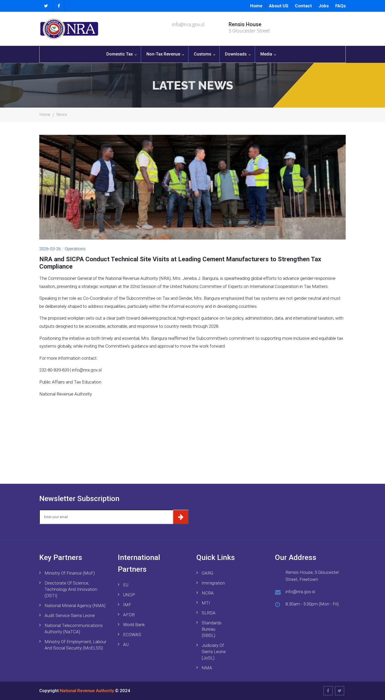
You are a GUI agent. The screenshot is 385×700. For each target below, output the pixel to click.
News (61, 114)
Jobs (323, 6)
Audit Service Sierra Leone (70, 615)
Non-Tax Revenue (163, 54)
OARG (207, 573)
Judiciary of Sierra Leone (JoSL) (214, 651)
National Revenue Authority (87, 690)
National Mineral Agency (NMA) (75, 605)
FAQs (340, 6)
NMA (207, 667)
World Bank (134, 624)
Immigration (213, 583)
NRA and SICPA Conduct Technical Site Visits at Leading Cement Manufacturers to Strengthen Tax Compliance (180, 262)
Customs (202, 54)
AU (126, 644)
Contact (303, 6)
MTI (206, 602)
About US (278, 6)
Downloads (236, 54)
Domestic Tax (119, 54)
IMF (127, 604)
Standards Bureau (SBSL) (212, 629)
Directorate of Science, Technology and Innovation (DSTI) (71, 589)
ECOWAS (132, 634)
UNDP (129, 594)
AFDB (129, 614)
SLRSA (209, 612)
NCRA (208, 593)
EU (125, 584)
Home (256, 6)
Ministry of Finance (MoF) (70, 573)
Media (266, 54)
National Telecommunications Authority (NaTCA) (74, 628)
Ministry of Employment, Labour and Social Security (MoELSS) (75, 645)
